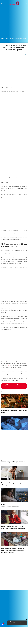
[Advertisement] (14, 21)
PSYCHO (2, 38)
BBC (9, 365)
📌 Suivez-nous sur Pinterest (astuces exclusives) (14, 386)
